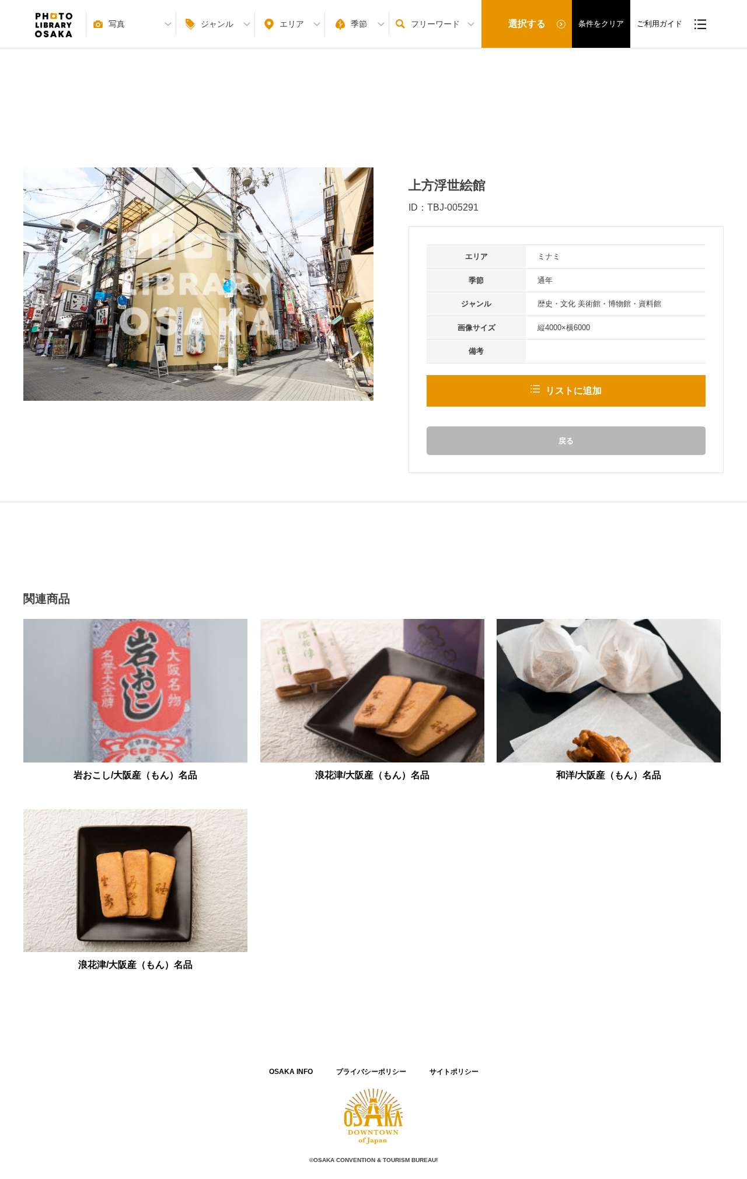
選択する (527, 24)
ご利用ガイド (659, 23)
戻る (566, 440)
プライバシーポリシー (371, 1072)
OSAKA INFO (291, 1072)
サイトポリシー (454, 1072)
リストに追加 (574, 391)
